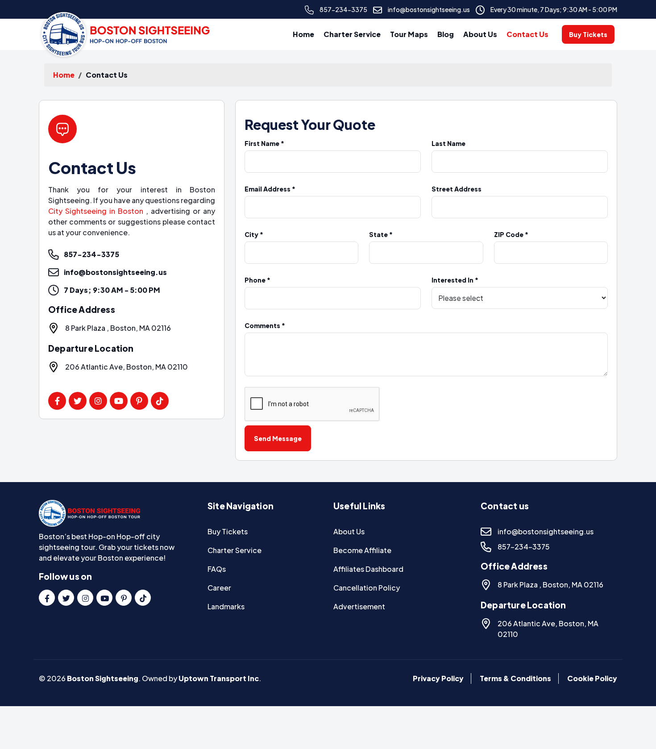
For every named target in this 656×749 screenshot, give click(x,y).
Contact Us (527, 34)
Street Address (457, 189)
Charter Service (352, 34)
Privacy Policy (438, 678)
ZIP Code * (511, 234)
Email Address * (270, 189)
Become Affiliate (362, 550)
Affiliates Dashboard (368, 569)
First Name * (264, 143)
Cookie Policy (592, 678)
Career (219, 587)
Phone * (257, 280)
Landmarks (226, 606)
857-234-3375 (343, 9)
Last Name (448, 143)
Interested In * (455, 280)
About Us (480, 34)
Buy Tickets (588, 34)
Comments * (265, 325)
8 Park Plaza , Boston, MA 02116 (118, 328)
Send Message (278, 438)
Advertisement (359, 606)
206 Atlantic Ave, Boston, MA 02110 (126, 366)
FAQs (217, 569)
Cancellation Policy (366, 587)
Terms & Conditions (515, 678)
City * (254, 234)
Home (303, 34)
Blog (445, 34)
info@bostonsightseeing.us (429, 9)
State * (381, 234)
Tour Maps (409, 34)
